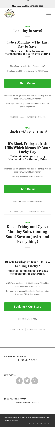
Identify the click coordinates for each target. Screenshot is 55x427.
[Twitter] (27, 380)
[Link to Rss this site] (49, 424)
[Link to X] (34, 424)
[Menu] (47, 13)
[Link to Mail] (45, 424)
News (27, 26)
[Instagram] (34, 380)
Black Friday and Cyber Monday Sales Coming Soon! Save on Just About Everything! (27, 234)
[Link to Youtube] (41, 424)
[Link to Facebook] (30, 424)
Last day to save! (27, 30)
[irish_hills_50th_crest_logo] (22, 13)
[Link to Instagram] (37, 424)
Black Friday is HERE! (27, 131)
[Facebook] (19, 380)
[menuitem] (28, 1)
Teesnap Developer (37, 117)
